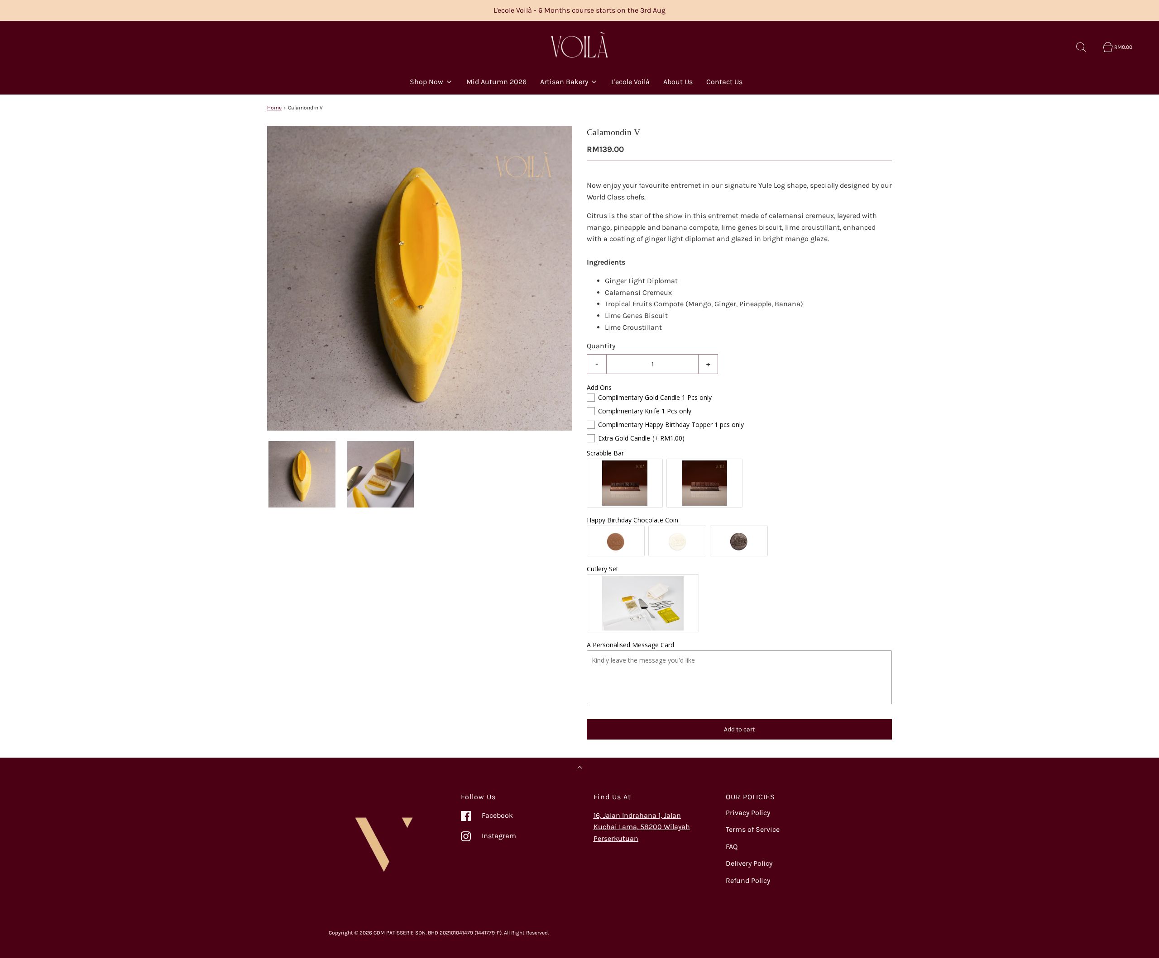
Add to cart (739, 729)
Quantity (601, 345)
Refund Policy (748, 880)
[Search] (1086, 47)
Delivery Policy (749, 863)
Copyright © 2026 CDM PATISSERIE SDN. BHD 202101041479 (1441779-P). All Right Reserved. (439, 933)
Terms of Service (753, 829)
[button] (302, 474)
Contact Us (724, 81)
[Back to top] (579, 768)
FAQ (732, 846)
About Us (678, 81)
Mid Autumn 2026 (496, 81)
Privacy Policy (748, 812)
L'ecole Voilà (630, 81)
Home (274, 107)
